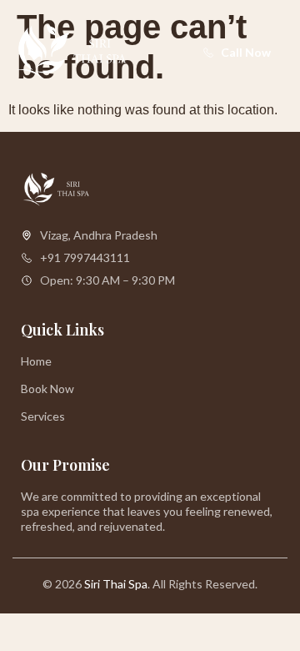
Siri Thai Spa (116, 584)
